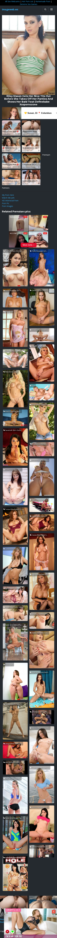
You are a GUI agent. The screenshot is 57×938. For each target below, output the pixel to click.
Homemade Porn (42, 1)
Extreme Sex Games (28, 4)
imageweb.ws (10, 9)
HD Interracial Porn (10, 200)
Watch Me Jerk (8, 198)
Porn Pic (5, 203)
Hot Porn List (27, 1)
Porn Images (7, 206)
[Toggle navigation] (51, 9)
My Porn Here (8, 195)
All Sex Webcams (12, 1)
